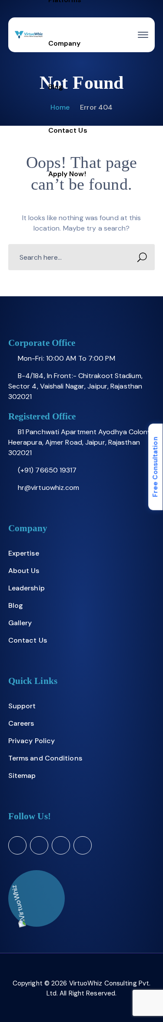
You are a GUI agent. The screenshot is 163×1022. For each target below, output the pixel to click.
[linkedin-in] (61, 845)
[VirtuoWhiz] (29, 35)
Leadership (26, 588)
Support (22, 705)
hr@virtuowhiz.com (49, 487)
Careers (21, 723)
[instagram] (82, 845)
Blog (15, 605)
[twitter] (17, 845)
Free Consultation (155, 467)
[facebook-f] (39, 845)
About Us (24, 570)
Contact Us (27, 640)
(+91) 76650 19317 (47, 470)
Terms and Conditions (45, 758)
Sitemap (22, 775)
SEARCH (142, 257)
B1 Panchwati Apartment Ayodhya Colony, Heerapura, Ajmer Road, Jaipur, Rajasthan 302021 (80, 442)
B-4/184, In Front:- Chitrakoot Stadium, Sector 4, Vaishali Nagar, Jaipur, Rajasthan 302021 (75, 386)
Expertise (23, 553)
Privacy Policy (31, 740)
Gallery (20, 622)
